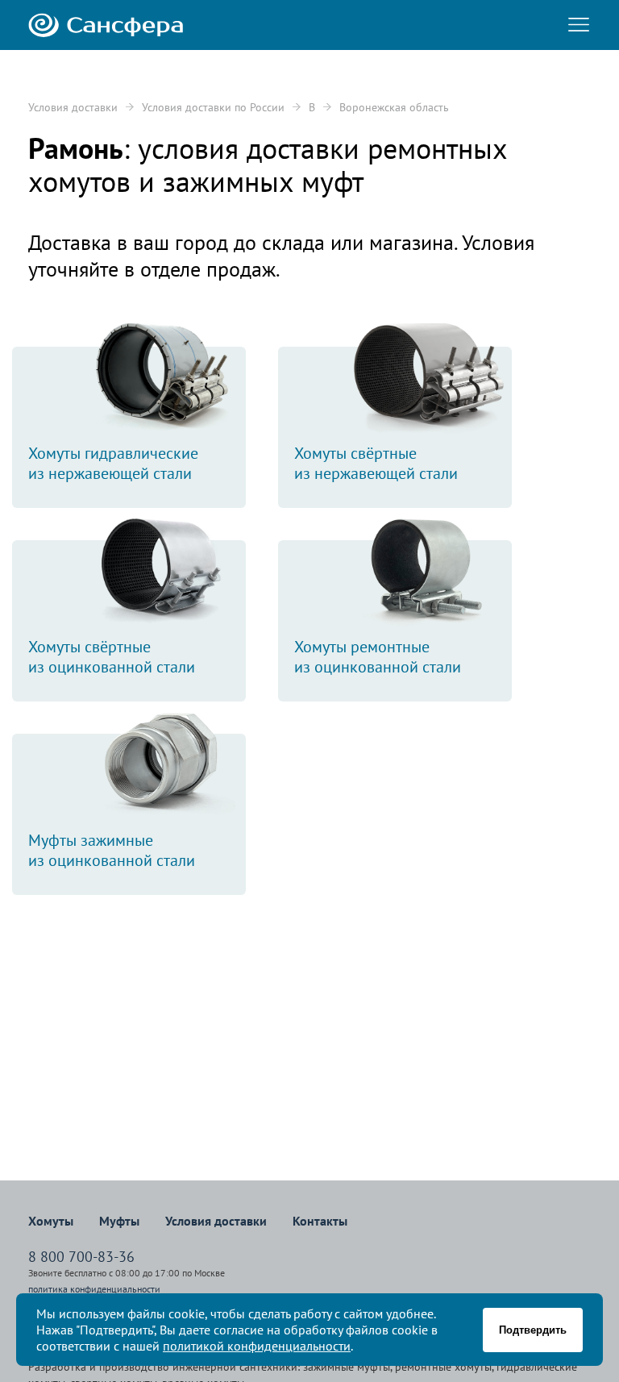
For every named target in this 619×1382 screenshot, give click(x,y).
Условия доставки (73, 107)
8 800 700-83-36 (81, 1256)
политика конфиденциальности (94, 1289)
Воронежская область (394, 107)
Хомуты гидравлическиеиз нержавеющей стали (113, 463)
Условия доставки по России (213, 107)
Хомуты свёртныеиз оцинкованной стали (111, 656)
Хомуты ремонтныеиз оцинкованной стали (377, 656)
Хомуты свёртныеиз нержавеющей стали (376, 463)
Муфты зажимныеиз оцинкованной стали (111, 850)
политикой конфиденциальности (257, 1346)
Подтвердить (533, 1330)
